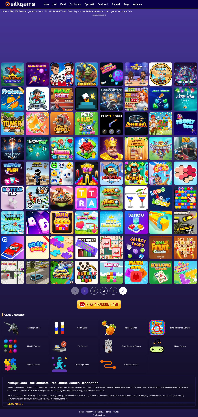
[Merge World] (86, 148)
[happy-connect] (136, 148)
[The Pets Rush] (86, 123)
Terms (108, 412)
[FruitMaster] (37, 123)
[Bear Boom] (160, 173)
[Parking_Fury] (185, 222)
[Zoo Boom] (160, 123)
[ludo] (160, 198)
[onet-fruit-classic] (160, 247)
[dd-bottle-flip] (12, 198)
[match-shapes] (136, 272)
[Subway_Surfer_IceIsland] (62, 272)
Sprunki (89, 4)
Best (63, 4)
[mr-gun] (86, 99)
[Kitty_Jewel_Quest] (62, 173)
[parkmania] (12, 247)
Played (116, 4)
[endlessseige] (86, 74)
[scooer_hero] (62, 74)
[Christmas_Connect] (111, 247)
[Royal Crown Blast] (111, 148)
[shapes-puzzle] (185, 173)
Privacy (116, 412)
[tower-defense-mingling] (62, 123)
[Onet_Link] (185, 247)
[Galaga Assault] (185, 99)
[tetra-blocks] (86, 198)
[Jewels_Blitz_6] (136, 173)
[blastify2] (111, 272)
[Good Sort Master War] (136, 99)
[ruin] (62, 222)
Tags (126, 4)
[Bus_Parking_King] (185, 148)
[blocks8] (185, 272)
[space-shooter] (37, 74)
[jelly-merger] (160, 99)
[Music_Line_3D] (160, 222)
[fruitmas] (12, 99)
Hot (54, 4)
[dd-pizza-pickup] (12, 272)
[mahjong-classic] (160, 272)
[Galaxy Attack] (111, 99)
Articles (137, 4)
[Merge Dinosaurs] (62, 198)
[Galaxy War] (12, 148)
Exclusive (75, 4)
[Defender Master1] (136, 123)
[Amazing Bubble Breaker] (86, 272)
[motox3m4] (37, 198)
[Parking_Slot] (37, 272)
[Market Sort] (62, 99)
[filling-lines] (86, 222)
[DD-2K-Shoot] (37, 247)
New (46, 4)
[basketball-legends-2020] (136, 74)
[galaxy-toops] (136, 247)
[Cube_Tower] (185, 74)
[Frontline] (185, 123)
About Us (90, 412)
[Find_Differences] (111, 198)
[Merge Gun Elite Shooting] (111, 173)
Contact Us (99, 412)
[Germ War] (37, 148)
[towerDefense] (37, 99)
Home (5, 11)
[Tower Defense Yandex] (12, 123)
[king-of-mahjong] (111, 222)
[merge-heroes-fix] (160, 148)
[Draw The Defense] (12, 222)
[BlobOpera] (86, 247)
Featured (103, 4)
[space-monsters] (111, 74)
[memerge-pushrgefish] (12, 173)
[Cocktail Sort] (136, 198)
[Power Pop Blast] (86, 173)
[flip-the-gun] (111, 123)
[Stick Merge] (37, 173)
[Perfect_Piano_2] (37, 222)
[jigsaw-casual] (62, 247)
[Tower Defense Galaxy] (12, 74)
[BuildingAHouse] (185, 198)
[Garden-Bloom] (62, 148)
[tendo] (136, 222)
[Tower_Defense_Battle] (160, 74)
